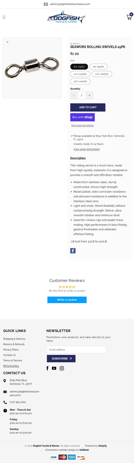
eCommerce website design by (62, 450)
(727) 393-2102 (18, 402)
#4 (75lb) (79, 66)
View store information (87, 149)
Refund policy (11, 365)
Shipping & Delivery (14, 338)
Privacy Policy (11, 349)
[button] (4, 17)
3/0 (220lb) (80, 81)
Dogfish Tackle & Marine (46, 445)
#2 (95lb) (98, 66)
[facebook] (72, 252)
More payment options (82, 125)
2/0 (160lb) (102, 74)
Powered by (96, 445)
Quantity (75, 88)
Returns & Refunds (14, 344)
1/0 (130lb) (80, 74)
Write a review (67, 299)
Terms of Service (12, 360)
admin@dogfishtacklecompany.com (70, 4)
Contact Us (9, 355)
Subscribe (60, 358)
